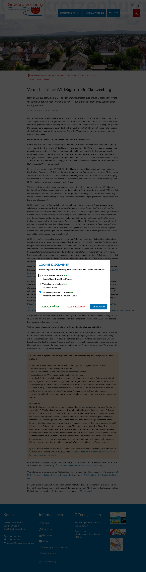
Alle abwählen (76, 306)
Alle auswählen (51, 306)
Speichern (99, 306)
